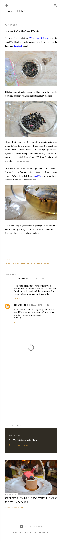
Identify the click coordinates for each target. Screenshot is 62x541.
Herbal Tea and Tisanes (39, 263)
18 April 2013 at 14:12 (40, 305)
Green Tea (24, 263)
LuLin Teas (19, 278)
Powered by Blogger (33, 526)
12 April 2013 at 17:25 (35, 278)
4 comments (17, 507)
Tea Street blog (22, 305)
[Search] (55, 5)
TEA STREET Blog (16, 11)
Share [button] (7, 259)
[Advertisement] (31, 395)
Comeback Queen (23, 440)
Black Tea (15, 263)
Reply (17, 298)
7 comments (22, 445)
